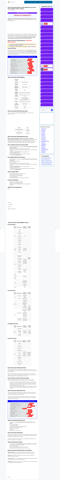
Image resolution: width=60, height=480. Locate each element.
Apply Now (30, 59)
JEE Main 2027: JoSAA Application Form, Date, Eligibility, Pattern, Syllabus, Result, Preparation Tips (47, 164)
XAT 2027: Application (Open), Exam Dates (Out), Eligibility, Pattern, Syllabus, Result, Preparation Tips (46, 158)
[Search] (52, 110)
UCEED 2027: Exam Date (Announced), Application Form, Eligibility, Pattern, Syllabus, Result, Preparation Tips (47, 162)
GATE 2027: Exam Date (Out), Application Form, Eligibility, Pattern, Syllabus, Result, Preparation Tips (46, 160)
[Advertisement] (22, 28)
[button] (51, 2)
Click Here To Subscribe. (32, 46)
